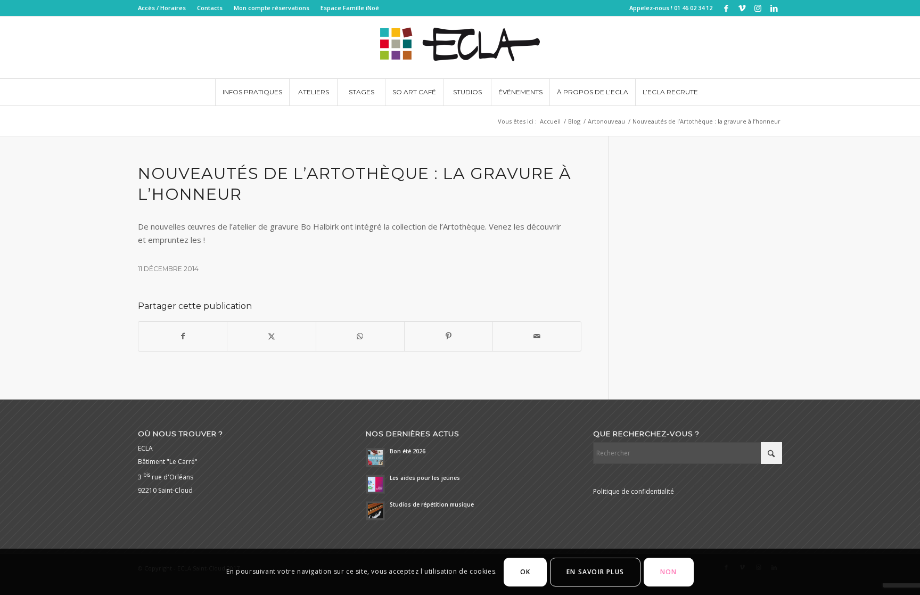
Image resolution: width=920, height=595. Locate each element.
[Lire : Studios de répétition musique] (375, 510)
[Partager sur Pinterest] (448, 336)
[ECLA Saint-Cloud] (460, 47)
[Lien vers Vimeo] (742, 8)
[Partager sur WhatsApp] (360, 336)
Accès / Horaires (162, 8)
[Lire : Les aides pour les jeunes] (375, 484)
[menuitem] (165, 8)
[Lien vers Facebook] (726, 8)
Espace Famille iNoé (350, 8)
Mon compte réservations (271, 8)
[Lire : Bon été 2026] (375, 457)
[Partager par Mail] (537, 336)
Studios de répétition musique (432, 504)
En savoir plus (595, 571)
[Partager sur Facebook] (182, 336)
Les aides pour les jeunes (425, 478)
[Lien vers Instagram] (758, 8)
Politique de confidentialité (633, 491)
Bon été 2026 (407, 451)
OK (525, 571)
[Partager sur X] (271, 336)
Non (668, 571)
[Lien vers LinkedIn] (774, 8)
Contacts (210, 8)
